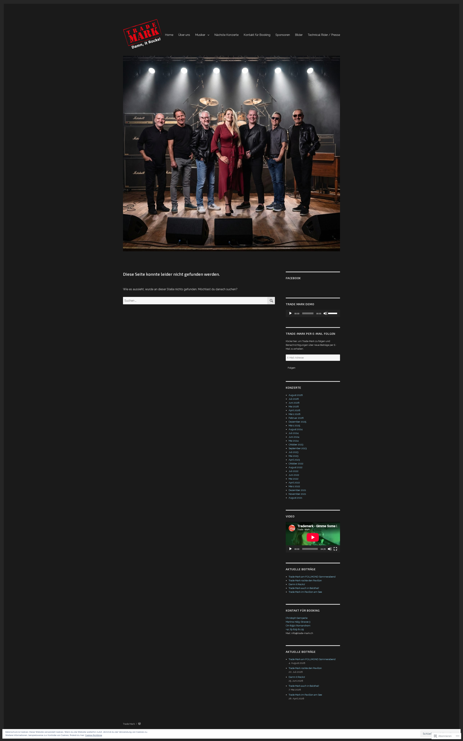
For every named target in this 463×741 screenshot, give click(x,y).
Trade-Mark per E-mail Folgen (310, 333)
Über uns (184, 35)
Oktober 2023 (296, 444)
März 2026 (294, 414)
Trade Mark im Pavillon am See (305, 592)
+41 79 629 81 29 (295, 629)
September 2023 (298, 448)
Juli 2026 (294, 399)
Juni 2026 (294, 402)
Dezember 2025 (297, 421)
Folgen (291, 367)
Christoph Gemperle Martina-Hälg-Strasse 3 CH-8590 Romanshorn (298, 622)
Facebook (293, 278)
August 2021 (295, 497)
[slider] (333, 313)
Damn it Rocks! (297, 584)
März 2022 (294, 486)
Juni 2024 (294, 437)
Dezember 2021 (297, 490)
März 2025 (294, 425)
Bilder (299, 35)
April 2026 (294, 410)
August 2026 (296, 395)
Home (169, 35)
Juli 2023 (293, 452)
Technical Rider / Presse (324, 35)
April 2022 (294, 482)
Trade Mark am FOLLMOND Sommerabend (312, 576)
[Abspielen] (291, 314)
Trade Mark (129, 724)
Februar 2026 (296, 418)
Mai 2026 (294, 406)
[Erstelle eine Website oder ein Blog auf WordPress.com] (139, 724)
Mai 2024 (294, 440)
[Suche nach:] (195, 300)
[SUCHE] (271, 300)
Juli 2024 (294, 433)
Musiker (200, 35)
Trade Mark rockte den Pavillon (305, 580)
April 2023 (294, 459)
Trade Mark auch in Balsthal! (304, 588)
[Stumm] (325, 314)
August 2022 (295, 467)
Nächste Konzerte (226, 35)
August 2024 (296, 429)
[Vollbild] (335, 549)
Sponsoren (282, 35)
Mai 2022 (293, 478)
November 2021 (297, 494)
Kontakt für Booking (257, 35)
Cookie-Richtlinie (93, 735)
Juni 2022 (294, 475)
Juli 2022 (293, 471)
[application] (313, 313)
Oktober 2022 (296, 463)
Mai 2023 (293, 456)
